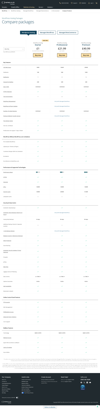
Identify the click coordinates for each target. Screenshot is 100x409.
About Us (4, 379)
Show (17, 397)
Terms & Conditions (26, 385)
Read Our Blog (5, 391)
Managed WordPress (28, 10)
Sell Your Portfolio (25, 389)
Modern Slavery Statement (27, 387)
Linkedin (87, 382)
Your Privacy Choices (28, 392)
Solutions (50, 7)
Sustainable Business (6, 383)
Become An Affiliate (6, 389)
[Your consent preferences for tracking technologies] (97, 406)
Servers (41, 7)
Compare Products (67, 10)
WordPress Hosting (15, 10)
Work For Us (4, 387)
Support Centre (68, 381)
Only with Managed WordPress (62, 101)
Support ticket (71, 379)
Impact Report (5, 385)
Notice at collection (50, 407)
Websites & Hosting (28, 7)
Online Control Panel (26, 379)
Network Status (25, 383)
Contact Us (4, 381)
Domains (4, 7)
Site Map (4, 392)
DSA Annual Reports (26, 391)
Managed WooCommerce (42, 10)
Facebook (81, 382)
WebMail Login (25, 381)
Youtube (90, 382)
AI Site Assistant (55, 10)
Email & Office (15, 7)
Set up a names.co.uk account (47, 379)
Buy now (38, 55)
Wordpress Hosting (28, 32)
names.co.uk (6, 402)
